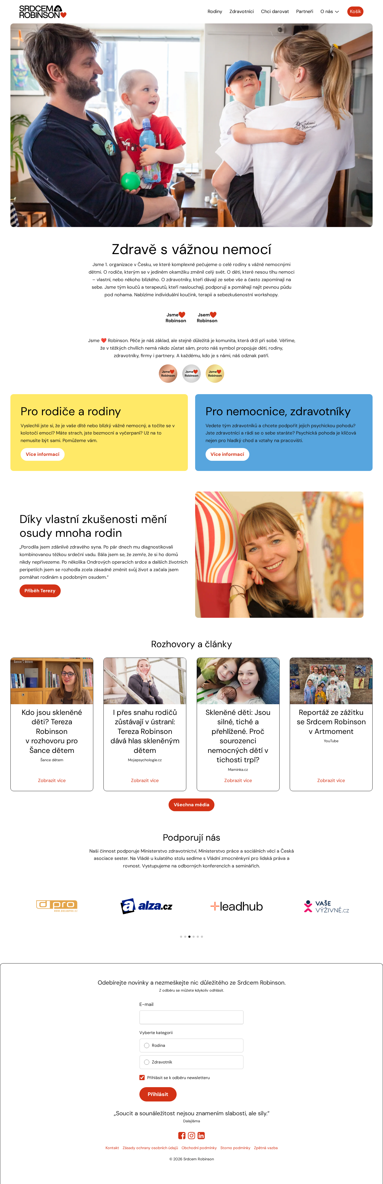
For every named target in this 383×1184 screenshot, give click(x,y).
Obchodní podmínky (199, 1147)
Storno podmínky (235, 1147)
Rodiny (215, 11)
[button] (181, 937)
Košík (355, 11)
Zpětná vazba (266, 1147)
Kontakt (112, 1147)
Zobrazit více (52, 780)
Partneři (304, 11)
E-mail (146, 1004)
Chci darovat (275, 11)
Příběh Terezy (39, 591)
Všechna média (191, 805)
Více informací (42, 454)
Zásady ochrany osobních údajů (150, 1147)
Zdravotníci (242, 11)
